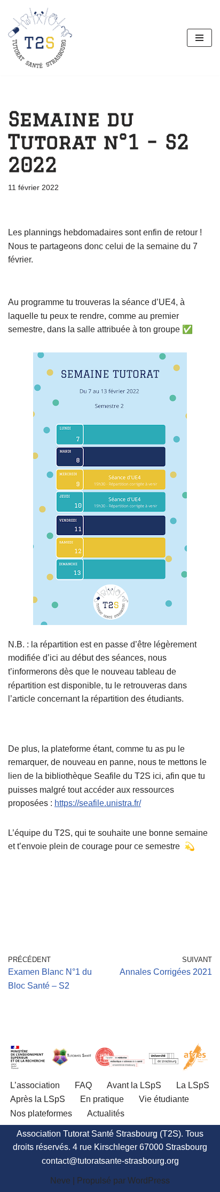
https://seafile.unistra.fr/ (97, 803)
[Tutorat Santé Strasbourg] (40, 37)
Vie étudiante (164, 1099)
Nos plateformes (41, 1113)
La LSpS (192, 1085)
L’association (35, 1085)
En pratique (102, 1099)
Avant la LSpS (134, 1085)
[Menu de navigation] (199, 38)
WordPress (149, 1180)
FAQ (83, 1085)
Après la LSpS (37, 1099)
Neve (60, 1180)
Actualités (105, 1113)
